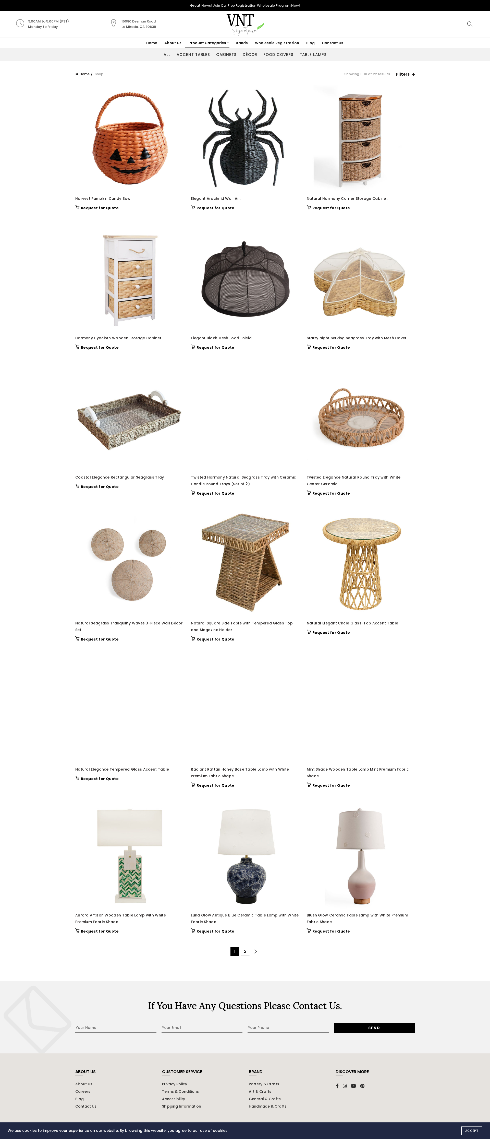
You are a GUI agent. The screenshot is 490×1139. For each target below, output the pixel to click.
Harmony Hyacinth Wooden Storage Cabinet (118, 338)
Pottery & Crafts (264, 1084)
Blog (310, 42)
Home (151, 42)
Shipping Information (181, 1106)
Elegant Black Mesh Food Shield (221, 338)
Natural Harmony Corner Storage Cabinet (347, 198)
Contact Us (332, 42)
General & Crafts (265, 1098)
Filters (403, 74)
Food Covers (278, 54)
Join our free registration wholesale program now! (256, 5)
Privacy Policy (174, 1084)
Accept (471, 1131)
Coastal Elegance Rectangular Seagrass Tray (119, 477)
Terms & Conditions (180, 1091)
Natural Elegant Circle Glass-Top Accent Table (352, 623)
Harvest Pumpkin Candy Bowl (103, 198)
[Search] (470, 24)
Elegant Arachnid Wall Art (216, 198)
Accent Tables (193, 54)
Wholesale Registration (277, 42)
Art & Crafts (260, 1091)
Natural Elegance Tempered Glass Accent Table (122, 769)
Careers (82, 1091)
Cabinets (226, 54)
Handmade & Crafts (268, 1106)
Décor (250, 54)
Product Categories (207, 42)
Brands (241, 42)
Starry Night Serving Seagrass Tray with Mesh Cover (357, 338)
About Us (172, 42)
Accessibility (173, 1098)
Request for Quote (100, 208)
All (167, 54)
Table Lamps (313, 54)
